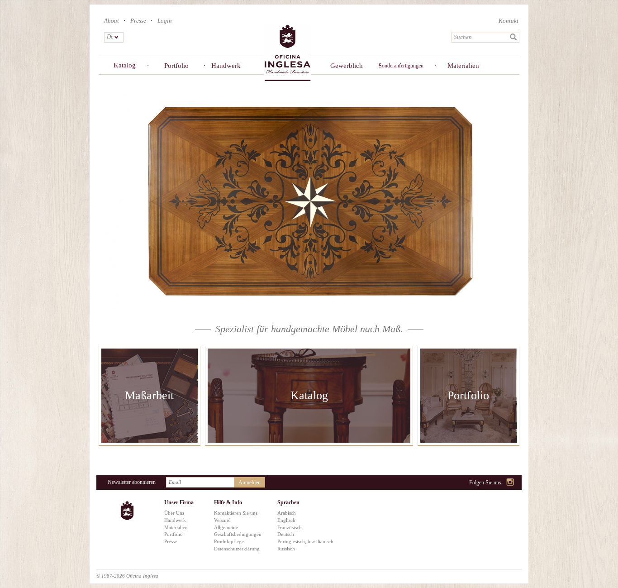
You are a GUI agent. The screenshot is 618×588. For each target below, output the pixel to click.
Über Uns (174, 513)
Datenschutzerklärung (237, 548)
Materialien (463, 65)
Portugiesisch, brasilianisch (305, 541)
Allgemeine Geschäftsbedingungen (237, 531)
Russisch (286, 548)
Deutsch (285, 534)
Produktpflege (229, 541)
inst (510, 482)
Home (287, 52)
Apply (513, 37)
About (111, 21)
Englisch (286, 520)
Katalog (125, 65)
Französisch (289, 527)
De (110, 36)
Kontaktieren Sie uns (235, 513)
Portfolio (176, 65)
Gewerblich (346, 65)
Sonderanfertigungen (401, 65)
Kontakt (508, 21)
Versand (222, 520)
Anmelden (249, 482)
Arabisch (286, 513)
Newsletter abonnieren (132, 482)
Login (164, 21)
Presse (138, 21)
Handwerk (226, 65)
